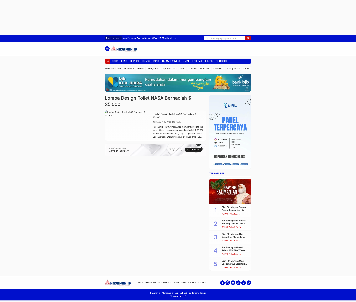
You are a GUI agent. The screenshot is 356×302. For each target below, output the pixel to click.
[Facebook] (222, 282)
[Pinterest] (249, 282)
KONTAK (139, 283)
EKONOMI (134, 61)
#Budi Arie (205, 68)
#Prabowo (129, 68)
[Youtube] (233, 282)
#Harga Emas (154, 68)
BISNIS (124, 61)
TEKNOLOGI (221, 61)
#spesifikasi (218, 68)
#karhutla (192, 68)
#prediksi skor (170, 68)
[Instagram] (227, 282)
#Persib (246, 68)
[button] (248, 38)
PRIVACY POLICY (188, 283)
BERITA (115, 61)
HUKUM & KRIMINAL (171, 61)
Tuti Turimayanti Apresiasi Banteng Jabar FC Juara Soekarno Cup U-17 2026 (234, 223)
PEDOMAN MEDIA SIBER (168, 283)
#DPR (182, 68)
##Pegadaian (233, 68)
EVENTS (146, 61)
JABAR (186, 61)
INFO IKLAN (150, 283)
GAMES (156, 61)
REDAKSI (202, 283)
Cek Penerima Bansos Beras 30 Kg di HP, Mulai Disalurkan (150, 38)
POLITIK (209, 61)
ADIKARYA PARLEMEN (231, 214)
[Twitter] (238, 282)
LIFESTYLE (197, 61)
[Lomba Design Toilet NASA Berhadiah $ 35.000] (128, 125)
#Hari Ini (140, 68)
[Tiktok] (243, 282)
